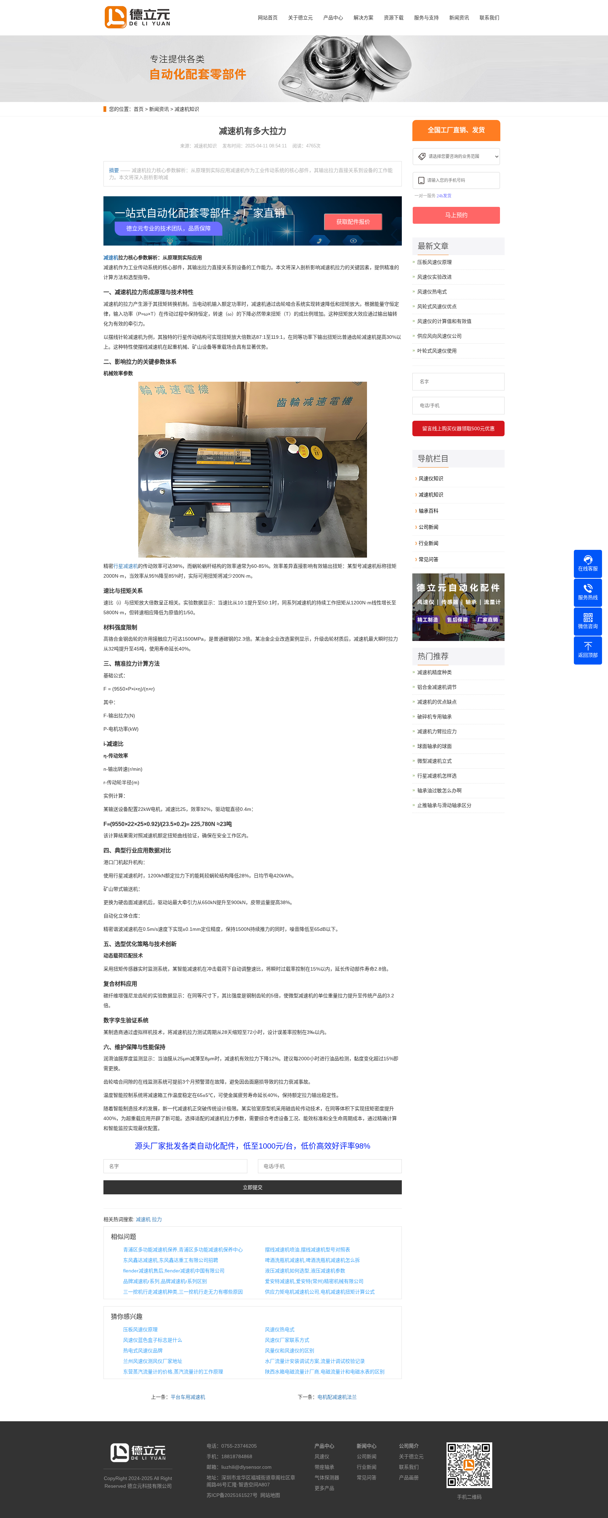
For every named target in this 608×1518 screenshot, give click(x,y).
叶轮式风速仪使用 (437, 351)
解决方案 (363, 17)
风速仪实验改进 (434, 277)
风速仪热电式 (279, 1329)
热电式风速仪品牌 (143, 1350)
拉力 (157, 1219)
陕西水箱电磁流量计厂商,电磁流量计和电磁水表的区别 (325, 1371)
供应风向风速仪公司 (439, 336)
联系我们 (489, 17)
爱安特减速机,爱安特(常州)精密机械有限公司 (314, 1281)
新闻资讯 (459, 17)
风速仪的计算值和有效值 (444, 321)
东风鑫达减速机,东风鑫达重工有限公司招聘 (170, 1260)
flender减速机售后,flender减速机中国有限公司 (173, 1271)
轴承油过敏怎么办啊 (439, 790)
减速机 (110, 257)
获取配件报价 (353, 222)
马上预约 (456, 215)
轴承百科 (428, 511)
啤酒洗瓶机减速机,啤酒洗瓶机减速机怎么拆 (312, 1260)
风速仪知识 (431, 478)
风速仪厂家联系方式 (287, 1340)
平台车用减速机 (188, 1397)
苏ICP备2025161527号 (232, 1495)
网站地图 (270, 1495)
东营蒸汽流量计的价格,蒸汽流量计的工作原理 (173, 1371)
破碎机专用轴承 (434, 716)
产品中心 (333, 17)
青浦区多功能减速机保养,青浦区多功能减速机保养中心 (183, 1249)
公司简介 (409, 1446)
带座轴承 (324, 1467)
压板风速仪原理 (140, 1329)
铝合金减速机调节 (437, 687)
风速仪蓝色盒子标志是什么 (152, 1340)
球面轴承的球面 (434, 746)
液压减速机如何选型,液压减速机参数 (305, 1271)
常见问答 (428, 559)
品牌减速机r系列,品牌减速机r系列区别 (165, 1281)
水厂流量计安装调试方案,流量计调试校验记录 (315, 1361)
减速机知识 (187, 109)
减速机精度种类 (434, 672)
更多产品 (324, 1488)
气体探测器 (327, 1477)
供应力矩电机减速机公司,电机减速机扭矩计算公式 (320, 1292)
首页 (139, 109)
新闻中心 (366, 1446)
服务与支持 (426, 17)
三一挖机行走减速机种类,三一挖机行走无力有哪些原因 (183, 1292)
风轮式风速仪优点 (437, 306)
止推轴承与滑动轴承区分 (444, 805)
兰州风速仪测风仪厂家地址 (152, 1361)
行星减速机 (125, 566)
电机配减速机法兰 (337, 1397)
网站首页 (268, 17)
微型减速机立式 (434, 761)
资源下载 (394, 17)
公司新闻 (428, 527)
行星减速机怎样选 (437, 776)
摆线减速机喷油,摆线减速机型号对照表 (307, 1249)
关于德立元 (300, 17)
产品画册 (409, 1477)
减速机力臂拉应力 (437, 731)
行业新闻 (428, 543)
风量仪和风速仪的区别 (289, 1350)
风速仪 (322, 1456)
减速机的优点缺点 (437, 702)
